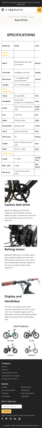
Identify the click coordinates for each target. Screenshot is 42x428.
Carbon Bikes (5, 396)
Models (16, 17)
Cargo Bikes (25, 396)
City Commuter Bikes (8, 390)
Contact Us (4, 370)
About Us (4, 367)
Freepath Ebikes (20, 425)
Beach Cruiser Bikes (27, 393)
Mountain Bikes (26, 387)
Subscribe (6, 411)
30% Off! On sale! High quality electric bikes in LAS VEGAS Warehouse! (21, 3)
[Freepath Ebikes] (11, 10)
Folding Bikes (25, 390)
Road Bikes (23, 17)
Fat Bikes (4, 387)
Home (10, 17)
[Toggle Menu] (39, 10)
